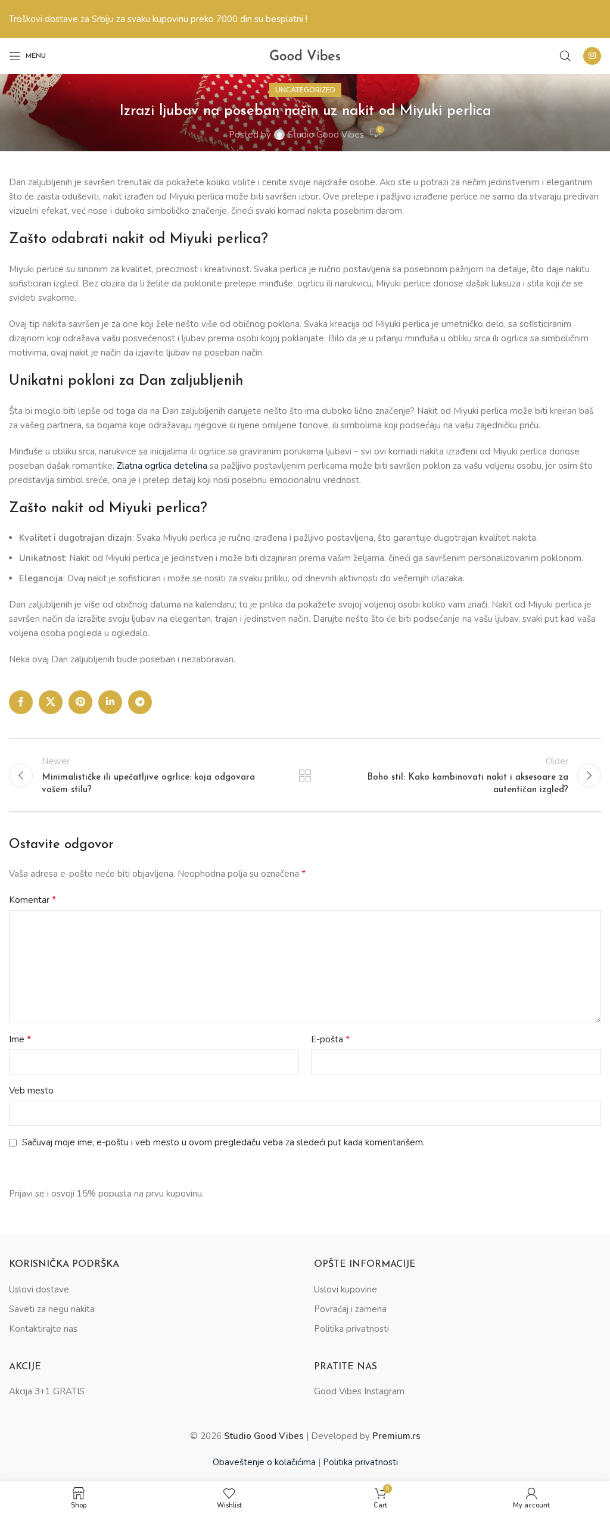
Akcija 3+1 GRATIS (47, 1391)
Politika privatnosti (351, 1329)
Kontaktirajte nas (43, 1329)
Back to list (305, 775)
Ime (20, 1039)
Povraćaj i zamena (350, 1309)
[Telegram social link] (140, 702)
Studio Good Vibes (326, 135)
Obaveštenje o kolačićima (264, 1462)
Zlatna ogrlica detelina (162, 466)
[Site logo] (305, 55)
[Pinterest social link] (80, 702)
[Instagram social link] (592, 56)
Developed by (366, 1436)
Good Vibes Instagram (359, 1391)
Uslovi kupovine (345, 1289)
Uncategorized (305, 90)
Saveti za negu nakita (52, 1309)
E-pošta (330, 1039)
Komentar (32, 899)
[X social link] (51, 702)
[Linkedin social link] (110, 702)
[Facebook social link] (21, 702)
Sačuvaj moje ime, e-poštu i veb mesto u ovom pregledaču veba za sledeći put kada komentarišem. (223, 1142)
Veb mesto (31, 1090)
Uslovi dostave (39, 1289)
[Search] (565, 56)
